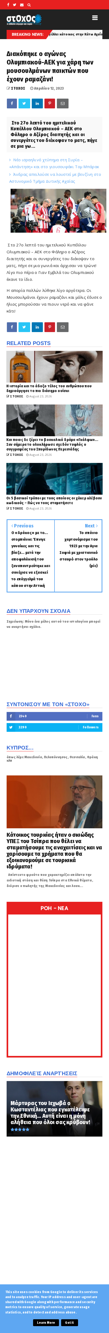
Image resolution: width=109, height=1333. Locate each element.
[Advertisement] (54, 1221)
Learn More (46, 1323)
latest (94, 34)
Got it (69, 1323)
